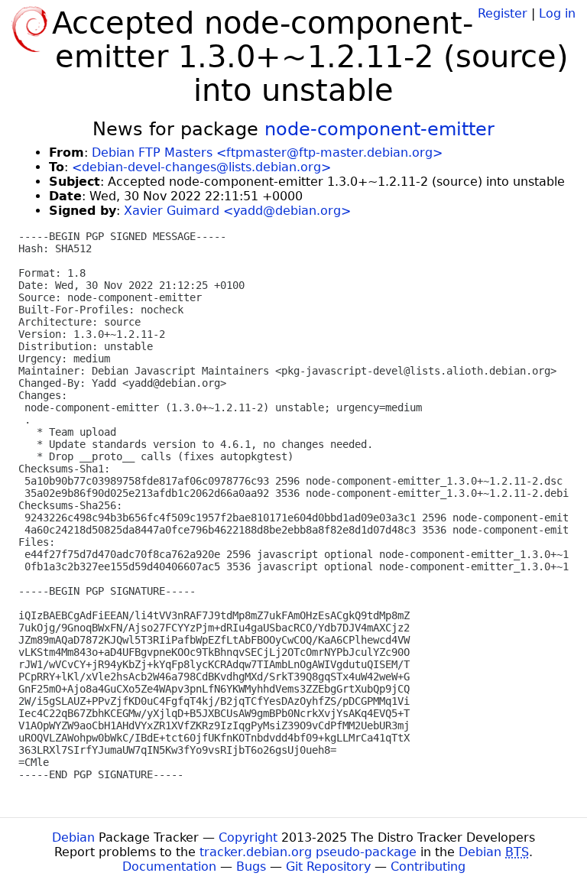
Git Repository (328, 866)
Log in (557, 13)
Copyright (248, 837)
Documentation (169, 866)
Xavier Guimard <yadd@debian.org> (237, 210)
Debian (73, 837)
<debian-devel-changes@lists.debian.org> (201, 167)
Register (502, 13)
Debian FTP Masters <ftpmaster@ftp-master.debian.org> (267, 152)
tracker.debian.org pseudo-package (308, 852)
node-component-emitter (379, 129)
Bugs (251, 866)
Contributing (428, 866)
